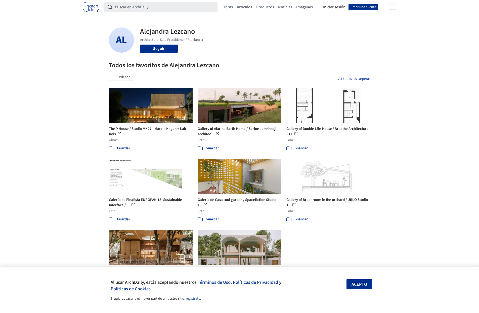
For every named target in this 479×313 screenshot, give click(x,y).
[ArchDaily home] (91, 7)
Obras (228, 7)
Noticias (285, 7)
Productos (265, 7)
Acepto (359, 284)
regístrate (193, 298)
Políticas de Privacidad (255, 282)
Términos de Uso (214, 282)
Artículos (244, 7)
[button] (121, 77)
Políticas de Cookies (131, 289)
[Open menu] (392, 7)
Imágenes (304, 7)
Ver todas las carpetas (354, 79)
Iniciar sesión (334, 7)
